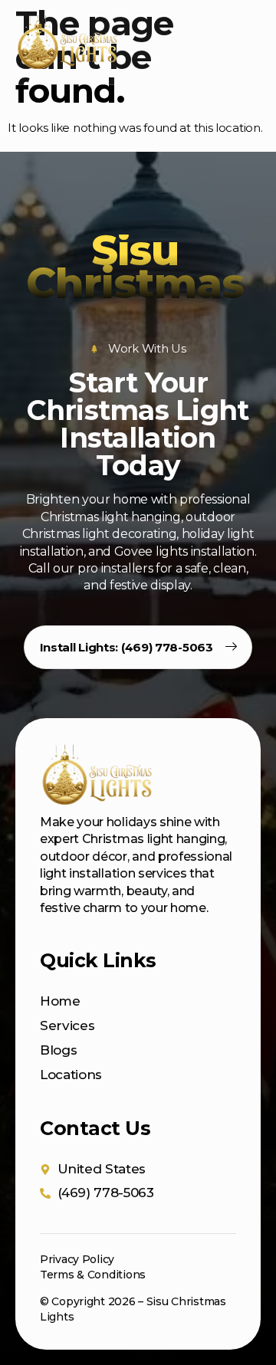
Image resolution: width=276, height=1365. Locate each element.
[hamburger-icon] (241, 42)
